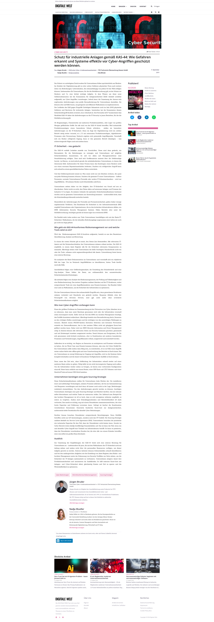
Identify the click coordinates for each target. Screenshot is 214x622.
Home (113, 6)
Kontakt (143, 6)
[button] (151, 6)
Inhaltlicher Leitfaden (118, 605)
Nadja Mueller (62, 73)
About (86, 608)
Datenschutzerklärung (147, 603)
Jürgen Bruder (62, 70)
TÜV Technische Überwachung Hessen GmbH (113, 70)
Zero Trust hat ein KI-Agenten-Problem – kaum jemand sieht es (146, 132)
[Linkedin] (56, 617)
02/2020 (132, 87)
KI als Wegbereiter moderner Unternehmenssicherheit (144, 140)
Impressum (143, 605)
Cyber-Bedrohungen (62, 475)
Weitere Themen (128, 12)
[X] (156, 12)
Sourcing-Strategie (106, 475)
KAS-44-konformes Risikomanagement (84, 475)
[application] (126, 6)
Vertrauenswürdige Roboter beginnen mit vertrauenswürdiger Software (146, 149)
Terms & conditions (146, 608)
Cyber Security (89, 12)
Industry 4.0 (130, 574)
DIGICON (133, 6)
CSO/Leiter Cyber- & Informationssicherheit (83, 484)
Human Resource (116, 12)
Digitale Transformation (102, 12)
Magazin (122, 6)
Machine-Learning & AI (76, 12)
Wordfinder (102, 73)
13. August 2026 (94, 580)
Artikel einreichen (117, 603)
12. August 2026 (130, 580)
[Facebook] (151, 12)
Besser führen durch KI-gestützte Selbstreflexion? (146, 158)
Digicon (86, 603)
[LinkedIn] (158, 12)
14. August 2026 (58, 580)
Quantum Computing (61, 12)
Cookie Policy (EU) (145, 611)
